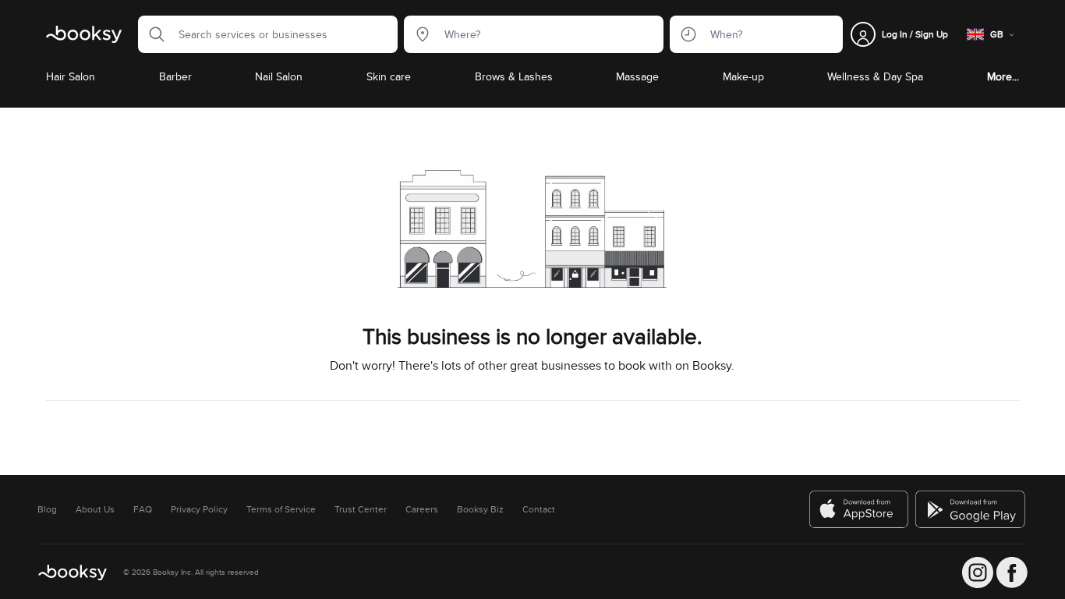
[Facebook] (1012, 572)
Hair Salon (70, 76)
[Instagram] (977, 572)
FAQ (142, 509)
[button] (152, 34)
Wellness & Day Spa (875, 76)
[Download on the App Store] (859, 509)
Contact (538, 509)
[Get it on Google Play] (971, 509)
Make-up (743, 76)
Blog (47, 509)
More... (1003, 76)
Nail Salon (279, 76)
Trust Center (360, 509)
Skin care (388, 76)
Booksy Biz (480, 509)
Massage (637, 76)
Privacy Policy (199, 509)
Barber (175, 76)
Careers (421, 509)
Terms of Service (281, 509)
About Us (95, 509)
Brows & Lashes (514, 76)
